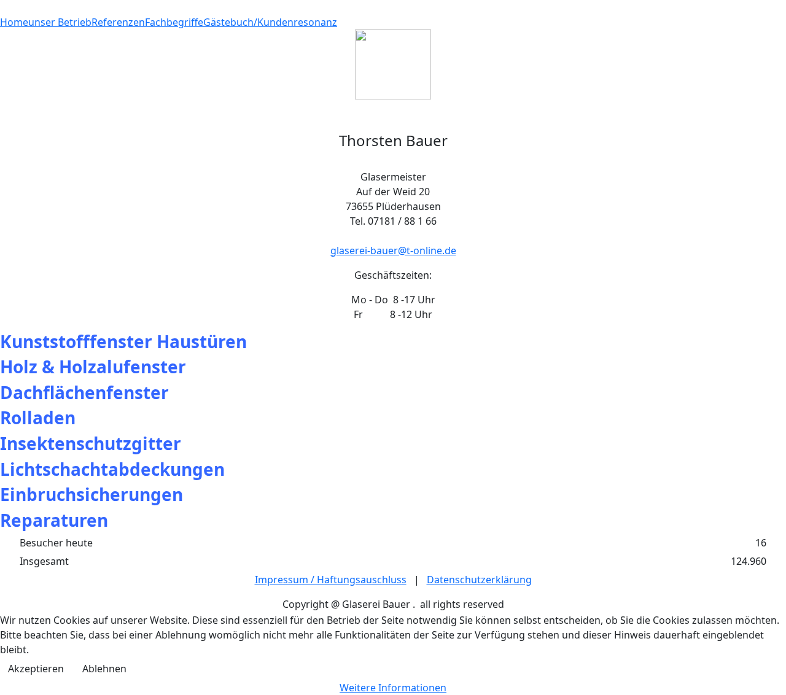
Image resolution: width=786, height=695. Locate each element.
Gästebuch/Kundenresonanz (270, 22)
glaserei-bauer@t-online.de (393, 250)
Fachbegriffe (174, 22)
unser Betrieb (59, 22)
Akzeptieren (36, 668)
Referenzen (118, 22)
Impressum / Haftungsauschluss (331, 579)
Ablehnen (104, 668)
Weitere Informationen (393, 687)
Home (14, 22)
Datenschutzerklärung (479, 579)
